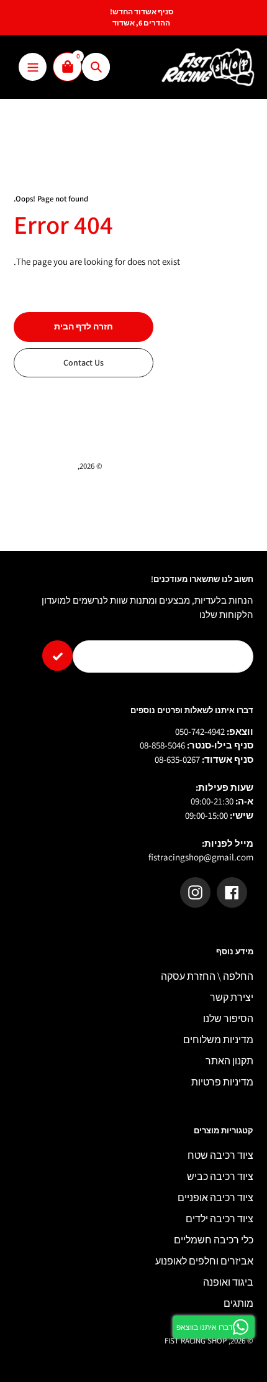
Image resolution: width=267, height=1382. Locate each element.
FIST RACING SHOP (45, 466)
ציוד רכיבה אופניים (215, 1197)
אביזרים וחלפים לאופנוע (204, 1261)
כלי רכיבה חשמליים (213, 1239)
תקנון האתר (229, 1060)
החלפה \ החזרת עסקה (207, 976)
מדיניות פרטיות (222, 1082)
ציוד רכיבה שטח (220, 1155)
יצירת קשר (231, 997)
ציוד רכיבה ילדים (219, 1218)
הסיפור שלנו (228, 1018)
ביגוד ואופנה (228, 1282)
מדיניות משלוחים (218, 1039)
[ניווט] (33, 67)
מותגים (238, 1303)
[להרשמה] (57, 655)
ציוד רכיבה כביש (220, 1176)
